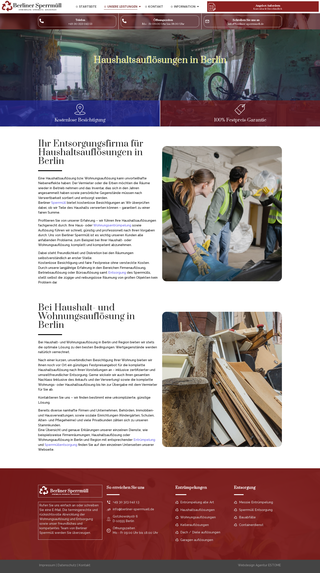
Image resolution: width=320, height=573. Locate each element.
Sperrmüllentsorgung (61, 445)
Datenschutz (67, 565)
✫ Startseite (86, 6)
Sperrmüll (58, 203)
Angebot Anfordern (268, 5)
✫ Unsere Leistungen (120, 6)
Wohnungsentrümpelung (112, 225)
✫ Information (182, 6)
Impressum (47, 565)
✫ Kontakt (154, 6)
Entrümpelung (144, 440)
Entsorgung (117, 273)
